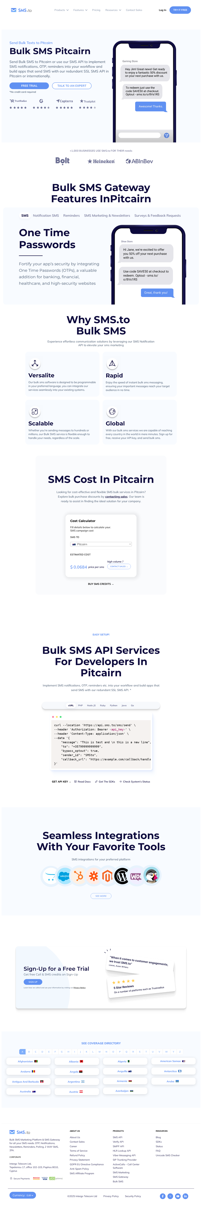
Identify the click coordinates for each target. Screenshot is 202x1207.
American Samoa (170, 1061)
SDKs (159, 1141)
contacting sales (116, 496)
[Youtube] (178, 1196)
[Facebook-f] (163, 1196)
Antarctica (170, 1071)
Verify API (118, 1141)
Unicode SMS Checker (168, 1155)
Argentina (74, 1081)
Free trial (29, 86)
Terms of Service (78, 1150)
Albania (74, 1061)
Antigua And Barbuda (25, 1081)
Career (73, 1146)
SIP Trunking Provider (125, 1159)
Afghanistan (26, 1061)
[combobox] (101, 544)
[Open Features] (86, 10)
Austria (74, 1091)
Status (159, 1146)
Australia (26, 1091)
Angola (74, 1071)
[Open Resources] (120, 10)
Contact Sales (77, 1141)
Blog (158, 1137)
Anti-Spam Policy (79, 1168)
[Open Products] (67, 10)
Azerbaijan (122, 1090)
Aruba (171, 1081)
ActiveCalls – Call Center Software (126, 1166)
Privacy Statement (80, 1159)
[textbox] (101, 544)
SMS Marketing (121, 1172)
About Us (75, 1137)
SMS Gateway (120, 1176)
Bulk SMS (118, 1181)
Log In (162, 10)
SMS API (117, 1137)
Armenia (122, 1081)
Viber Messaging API (124, 1155)
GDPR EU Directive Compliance (87, 1164)
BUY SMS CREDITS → (101, 583)
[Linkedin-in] (185, 1196)
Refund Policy (77, 1155)
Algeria (122, 1061)
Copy (146, 723)
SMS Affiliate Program (82, 1173)
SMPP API (118, 1146)
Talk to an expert (71, 86)
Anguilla (122, 1071)
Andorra (26, 1071)
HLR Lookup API (122, 1150)
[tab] (25, 215)
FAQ (158, 1150)
